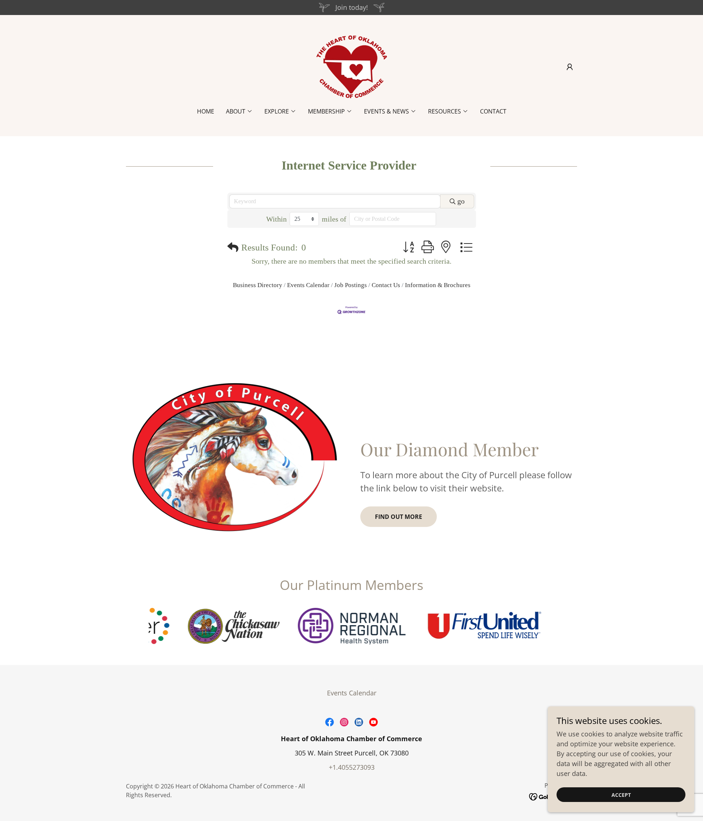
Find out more (398, 517)
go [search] (461, 201)
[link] (351, 66)
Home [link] (205, 111)
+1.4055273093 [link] (352, 767)
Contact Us (386, 285)
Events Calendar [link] (351, 692)
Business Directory (257, 285)
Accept (621, 794)
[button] (569, 67)
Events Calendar (308, 285)
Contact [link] (493, 111)
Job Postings (350, 285)
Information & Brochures (437, 285)
